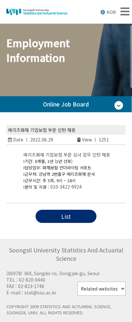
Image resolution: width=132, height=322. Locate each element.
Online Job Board (66, 104)
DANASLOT (23, 193)
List (66, 216)
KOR (111, 12)
